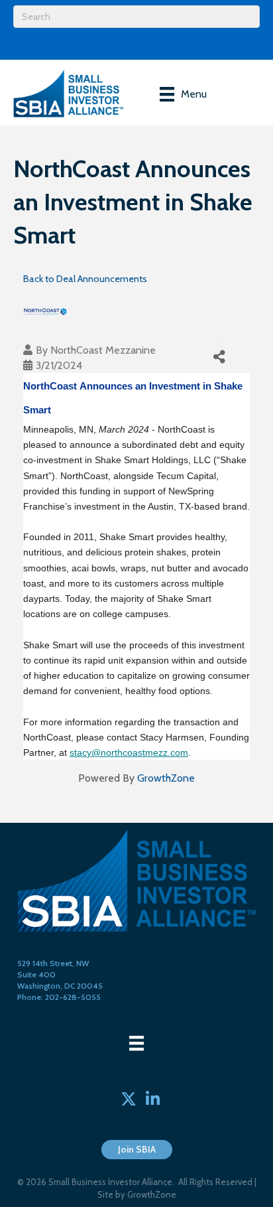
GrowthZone (166, 778)
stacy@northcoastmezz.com (129, 752)
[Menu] (136, 1043)
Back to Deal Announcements (85, 279)
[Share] (220, 357)
